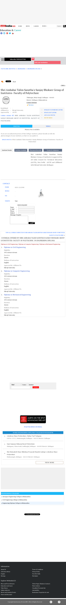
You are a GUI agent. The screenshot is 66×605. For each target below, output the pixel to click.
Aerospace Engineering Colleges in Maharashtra (16, 496)
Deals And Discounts (6, 594)
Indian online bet (5, 590)
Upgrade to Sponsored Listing (53, 110)
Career (36, 26)
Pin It (14, 82)
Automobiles (35, 590)
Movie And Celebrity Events (8, 592)
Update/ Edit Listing (50, 112)
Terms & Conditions (37, 569)
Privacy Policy (36, 571)
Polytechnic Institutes (8, 69)
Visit (16, 201)
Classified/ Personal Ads (38, 588)
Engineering (21, 69)
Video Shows (4, 588)
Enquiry (3, 574)
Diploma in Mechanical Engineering (50, 244)
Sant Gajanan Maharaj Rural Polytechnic (21, 444)
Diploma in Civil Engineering (9, 244)
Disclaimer (35, 576)
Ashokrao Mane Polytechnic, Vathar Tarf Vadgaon (24, 436)
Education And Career (7, 586)
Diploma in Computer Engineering (28, 244)
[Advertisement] (33, 12)
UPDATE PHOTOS (6, 139)
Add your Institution (41, 62)
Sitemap (3, 576)
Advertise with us (5, 571)
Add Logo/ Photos (49, 115)
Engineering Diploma (33, 69)
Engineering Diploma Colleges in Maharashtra (15, 503)
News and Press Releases (8, 583)
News (28, 26)
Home (20, 26)
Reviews (31, 105)
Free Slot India (36, 574)
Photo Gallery (36, 586)
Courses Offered (6, 115)
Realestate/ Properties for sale (40, 592)
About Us (3, 569)
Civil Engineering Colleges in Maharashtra (14, 500)
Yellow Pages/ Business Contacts (41, 583)
